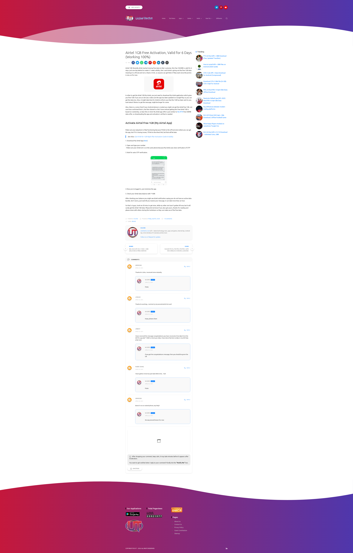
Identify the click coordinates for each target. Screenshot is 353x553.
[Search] (227, 18)
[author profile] (132, 232)
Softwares (219, 18)
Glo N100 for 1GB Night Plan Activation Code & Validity (154, 136)
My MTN (180, 112)
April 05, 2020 (149, 383)
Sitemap (177, 533)
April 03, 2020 (139, 267)
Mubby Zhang (139, 366)
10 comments (168, 218)
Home (163, 18)
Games (189, 18)
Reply (188, 266)
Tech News (172, 18)
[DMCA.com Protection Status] (176, 509)
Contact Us (178, 524)
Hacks (198, 18)
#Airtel (134, 221)
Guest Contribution (180, 530)
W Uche (147, 280)
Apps (180, 18)
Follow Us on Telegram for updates (150, 237)
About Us (177, 521)
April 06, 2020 (139, 401)
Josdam (137, 297)
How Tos (208, 18)
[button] (133, 62)
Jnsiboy (137, 329)
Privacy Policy (178, 527)
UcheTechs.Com (145, 231)
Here (145, 141)
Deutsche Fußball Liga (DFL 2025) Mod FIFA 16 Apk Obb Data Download (214, 100)
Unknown (138, 265)
